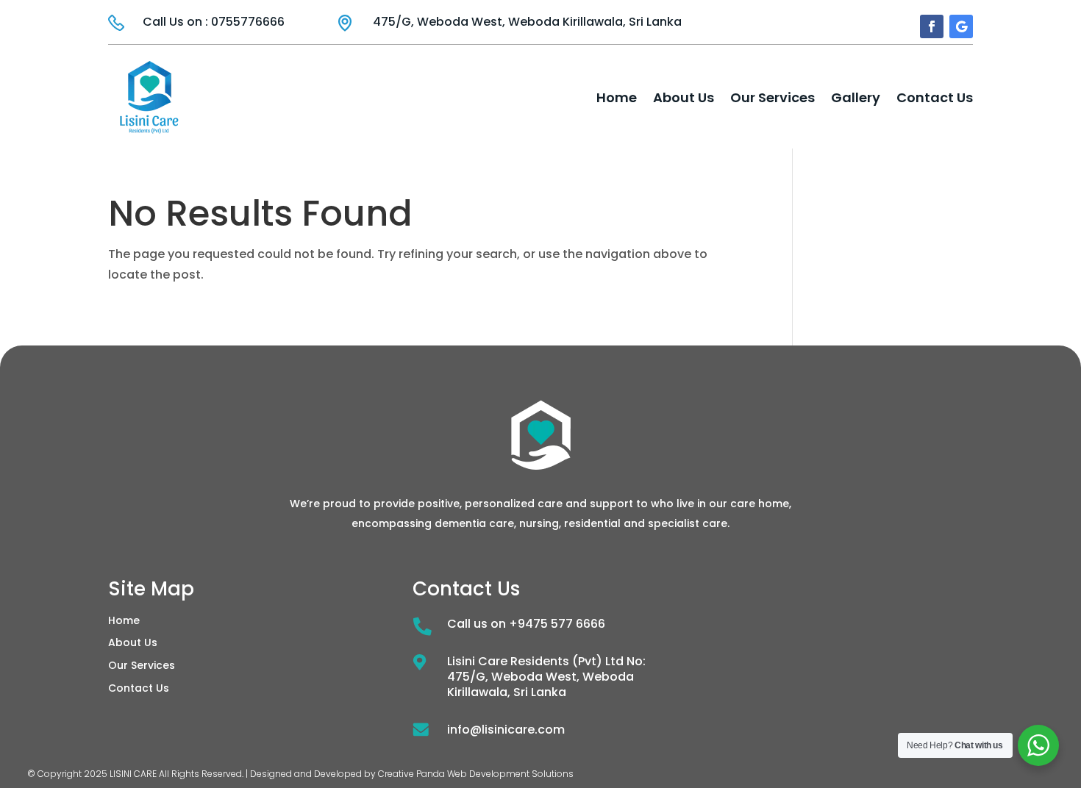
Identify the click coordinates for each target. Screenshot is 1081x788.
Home (616, 97)
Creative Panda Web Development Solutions (476, 773)
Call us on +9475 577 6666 (526, 623)
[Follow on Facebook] (931, 26)
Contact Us (934, 97)
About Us (683, 97)
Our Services (772, 97)
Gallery (855, 97)
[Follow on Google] (961, 26)
